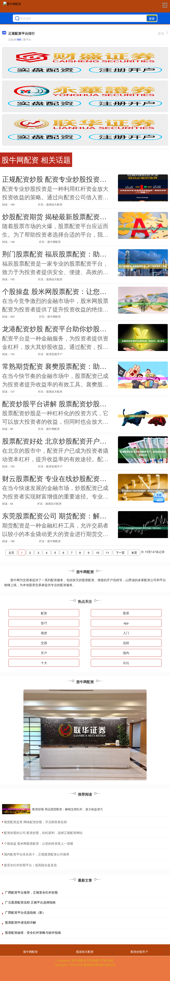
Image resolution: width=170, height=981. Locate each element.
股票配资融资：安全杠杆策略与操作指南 (33, 932)
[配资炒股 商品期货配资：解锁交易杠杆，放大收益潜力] (16, 809)
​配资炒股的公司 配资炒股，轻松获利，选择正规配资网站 (43, 832)
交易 (44, 643)
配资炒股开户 (139, 952)
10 (97, 552)
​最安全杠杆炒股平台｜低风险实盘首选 (30, 865)
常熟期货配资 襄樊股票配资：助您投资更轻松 (71, 366)
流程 (126, 643)
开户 (44, 653)
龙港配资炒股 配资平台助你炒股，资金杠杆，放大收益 (85, 328)
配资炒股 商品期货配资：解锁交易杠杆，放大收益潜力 (67, 809)
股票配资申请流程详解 (20, 922)
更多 (161, 33)
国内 (126, 653)
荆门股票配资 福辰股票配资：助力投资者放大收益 (78, 253)
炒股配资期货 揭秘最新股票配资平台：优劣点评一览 (81, 216)
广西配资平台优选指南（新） (25, 912)
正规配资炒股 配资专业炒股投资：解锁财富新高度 (78, 179)
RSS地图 (93, 960)
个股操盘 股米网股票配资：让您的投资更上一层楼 (78, 291)
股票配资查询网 (93, 965)
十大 (44, 662)
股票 (126, 613)
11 (107, 552)
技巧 (44, 623)
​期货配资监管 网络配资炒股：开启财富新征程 (35, 822)
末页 (134, 552)
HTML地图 (106, 960)
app (126, 623)
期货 (44, 633)
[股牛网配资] (12, 7)
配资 (44, 613)
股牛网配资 (30, 952)
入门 (126, 633)
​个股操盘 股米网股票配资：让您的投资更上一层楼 (38, 843)
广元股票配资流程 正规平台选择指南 (30, 902)
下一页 (120, 552)
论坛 (126, 662)
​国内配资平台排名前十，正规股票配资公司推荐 (36, 854)
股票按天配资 (85, 952)
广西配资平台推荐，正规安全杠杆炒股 (31, 892)
